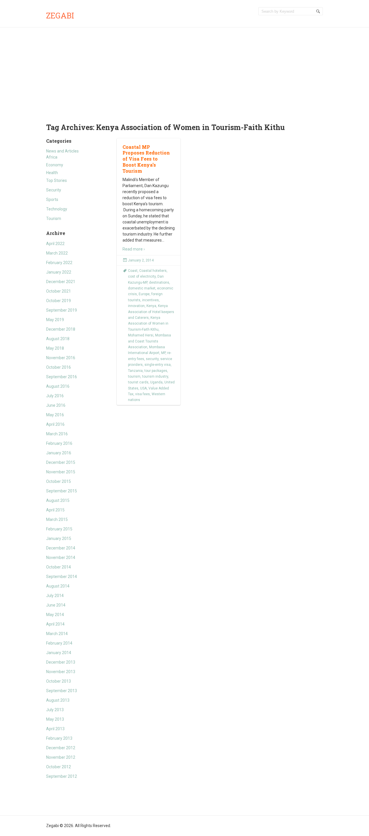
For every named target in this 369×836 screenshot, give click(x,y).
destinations (159, 282)
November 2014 (60, 557)
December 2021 (60, 281)
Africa (51, 157)
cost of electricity (142, 276)
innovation (136, 306)
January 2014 (58, 652)
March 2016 (57, 434)
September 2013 (61, 690)
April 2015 (55, 510)
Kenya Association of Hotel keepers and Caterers (151, 312)
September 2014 (61, 576)
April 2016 (55, 424)
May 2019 (55, 319)
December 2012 (60, 747)
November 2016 (60, 357)
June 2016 (55, 405)
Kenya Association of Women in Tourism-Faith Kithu (148, 324)
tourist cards (138, 382)
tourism (134, 376)
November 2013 (60, 671)
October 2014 (58, 567)
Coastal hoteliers (153, 271)
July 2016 (55, 395)
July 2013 (55, 709)
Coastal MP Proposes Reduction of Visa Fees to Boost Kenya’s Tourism (146, 159)
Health (52, 172)
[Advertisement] (184, 70)
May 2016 (55, 415)
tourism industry (155, 376)
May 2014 (55, 614)
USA (143, 388)
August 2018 (57, 338)
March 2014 (57, 633)
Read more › (134, 249)
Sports (52, 199)
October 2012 (58, 767)
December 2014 (60, 548)
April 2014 (55, 624)
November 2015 (60, 472)
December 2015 (60, 462)
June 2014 (55, 605)
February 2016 (59, 443)
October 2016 (58, 367)
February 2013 (59, 738)
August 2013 (57, 700)
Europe (144, 294)
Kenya (151, 306)
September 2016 (61, 376)
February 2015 (59, 529)
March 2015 (57, 519)
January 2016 (58, 453)
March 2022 (57, 253)
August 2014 (57, 586)
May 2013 (55, 719)
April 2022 (55, 243)
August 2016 (57, 386)
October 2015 (58, 481)
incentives (150, 300)
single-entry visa (157, 365)
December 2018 (60, 329)
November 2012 (60, 757)
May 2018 (55, 348)
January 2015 (58, 538)
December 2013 (60, 662)
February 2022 (59, 262)
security (152, 359)
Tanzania (135, 371)
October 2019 (58, 300)
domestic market (141, 288)
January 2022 (58, 272)
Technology (56, 209)
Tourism (53, 218)
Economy (54, 165)
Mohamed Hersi (140, 335)
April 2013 (55, 728)
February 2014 (59, 643)
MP (163, 353)
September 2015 (61, 491)
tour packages (155, 371)
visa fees (142, 394)
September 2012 (61, 776)
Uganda (156, 382)
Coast (133, 271)
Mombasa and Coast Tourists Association (149, 341)
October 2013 (58, 681)
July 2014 (55, 595)
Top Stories (56, 180)
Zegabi (60, 15)
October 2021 (58, 291)
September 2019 (61, 310)
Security (53, 190)
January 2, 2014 (141, 260)
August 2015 (57, 500)
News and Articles (62, 151)
